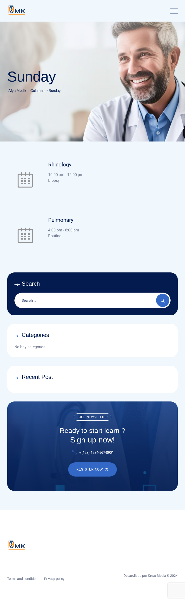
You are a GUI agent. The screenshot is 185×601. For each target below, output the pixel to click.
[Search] (162, 300)
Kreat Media (157, 575)
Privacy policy (54, 579)
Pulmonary (60, 220)
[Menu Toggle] (173, 11)
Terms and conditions (23, 579)
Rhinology (59, 165)
